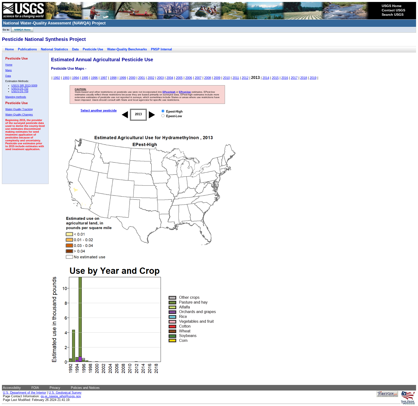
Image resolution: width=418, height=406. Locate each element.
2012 (245, 78)
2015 (275, 78)
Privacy (55, 388)
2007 (198, 78)
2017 (294, 78)
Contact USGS (393, 10)
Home (9, 49)
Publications (27, 49)
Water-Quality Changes (19, 114)
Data (75, 49)
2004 (169, 78)
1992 (56, 78)
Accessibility (12, 388)
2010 (226, 78)
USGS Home (392, 6)
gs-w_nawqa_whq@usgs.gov (61, 396)
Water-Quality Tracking (19, 109)
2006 (188, 78)
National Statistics (54, 49)
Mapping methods (15, 96)
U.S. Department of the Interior (24, 392)
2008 (207, 78)
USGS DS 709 (19, 91)
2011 (235, 78)
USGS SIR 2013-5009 (24, 85)
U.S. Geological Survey (65, 392)
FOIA (35, 388)
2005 (179, 78)
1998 (113, 78)
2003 (160, 78)
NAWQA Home (21, 29)
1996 (94, 78)
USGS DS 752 (19, 88)
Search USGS (392, 14)
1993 (66, 78)
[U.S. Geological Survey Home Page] (23, 18)
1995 (85, 78)
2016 (284, 78)
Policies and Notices (85, 388)
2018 (303, 78)
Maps (8, 70)
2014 (265, 78)
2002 (151, 78)
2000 (132, 78)
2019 (313, 78)
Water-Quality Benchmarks (127, 49)
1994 (75, 78)
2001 (141, 78)
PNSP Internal (161, 49)
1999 (122, 78)
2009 (217, 78)
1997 (103, 78)
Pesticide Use (93, 49)
